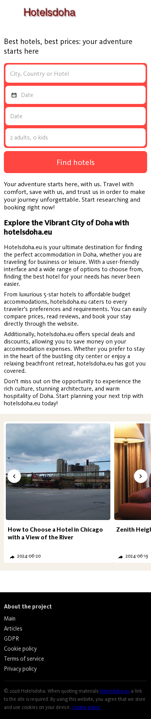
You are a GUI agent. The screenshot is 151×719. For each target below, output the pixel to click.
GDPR (11, 638)
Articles (13, 628)
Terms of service (24, 658)
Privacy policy (20, 668)
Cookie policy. (86, 707)
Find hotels (76, 162)
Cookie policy (20, 648)
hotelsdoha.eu (115, 691)
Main (9, 618)
